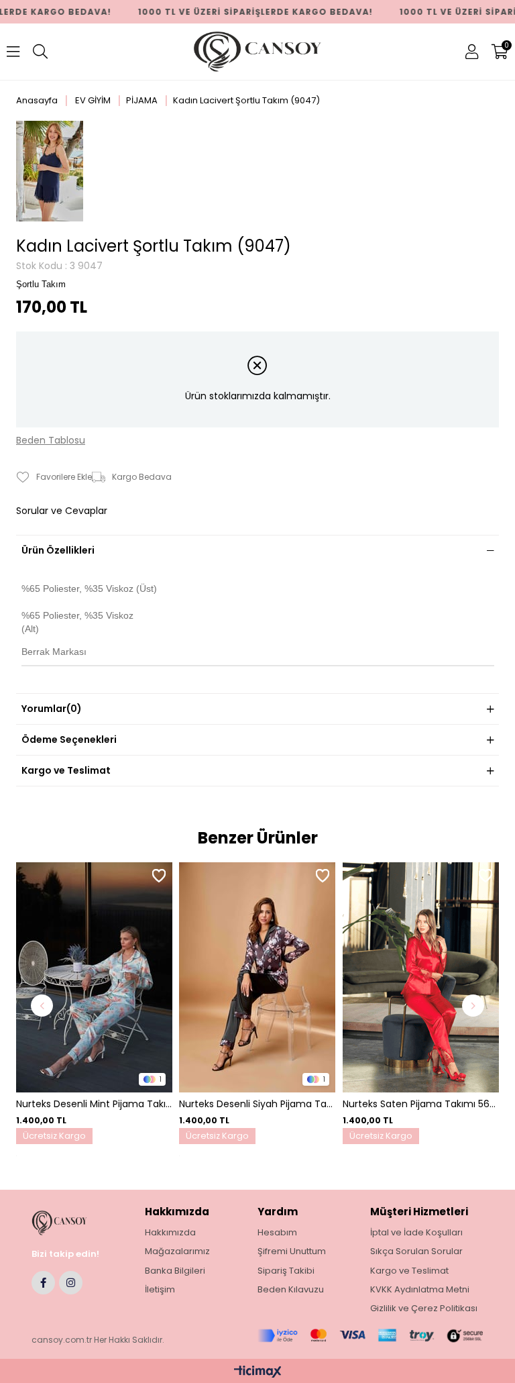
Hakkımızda (170, 1233)
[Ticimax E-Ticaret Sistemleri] (258, 1373)
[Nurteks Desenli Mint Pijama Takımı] (94, 977)
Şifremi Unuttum (292, 1251)
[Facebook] (43, 1282)
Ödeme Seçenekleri (69, 739)
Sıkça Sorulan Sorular (416, 1251)
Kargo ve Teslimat (66, 770)
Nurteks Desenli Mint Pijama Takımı (94, 1104)
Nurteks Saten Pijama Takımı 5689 (421, 1104)
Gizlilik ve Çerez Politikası (423, 1308)
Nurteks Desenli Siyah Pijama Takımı (257, 1104)
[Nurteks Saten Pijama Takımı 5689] (421, 977)
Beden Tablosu (50, 440)
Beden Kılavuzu (291, 1290)
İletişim (160, 1290)
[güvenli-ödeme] (370, 1335)
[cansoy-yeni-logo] (71, 1223)
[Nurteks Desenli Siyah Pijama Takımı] (257, 977)
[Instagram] (70, 1282)
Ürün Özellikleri (58, 550)
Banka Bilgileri (175, 1271)
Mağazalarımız (177, 1251)
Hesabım (277, 1233)
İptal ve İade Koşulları (416, 1233)
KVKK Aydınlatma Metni (419, 1290)
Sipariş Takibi (286, 1271)
